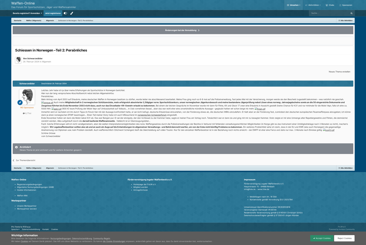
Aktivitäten (313, 5)
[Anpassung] (65, 13)
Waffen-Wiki (22, 195)
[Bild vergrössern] (47, 102)
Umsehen (294, 5)
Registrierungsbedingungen (29, 184)
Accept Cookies (323, 238)
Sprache (14, 229)
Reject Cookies (344, 238)
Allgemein (46, 61)
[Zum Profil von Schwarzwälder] (18, 60)
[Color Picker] (72, 13)
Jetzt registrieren (53, 13)
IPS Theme (15, 227)
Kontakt (45, 229)
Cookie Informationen (26, 190)
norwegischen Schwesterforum (152, 115)
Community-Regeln (101, 238)
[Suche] (352, 13)
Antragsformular (140, 190)
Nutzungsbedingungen (60, 238)
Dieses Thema (339, 13)
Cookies (54, 229)
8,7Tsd (28, 113)
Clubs (331, 5)
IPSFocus (26, 227)
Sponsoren (347, 5)
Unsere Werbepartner (26, 206)
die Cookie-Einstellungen (114, 241)
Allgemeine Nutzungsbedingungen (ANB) (35, 187)
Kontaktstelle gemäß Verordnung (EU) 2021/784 (271, 199)
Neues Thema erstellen (339, 71)
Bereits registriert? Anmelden (27, 13)
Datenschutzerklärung (31, 229)
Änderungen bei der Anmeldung (180, 30)
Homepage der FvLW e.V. (144, 184)
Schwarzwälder (35, 58)
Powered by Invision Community (342, 229)
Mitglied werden (140, 187)
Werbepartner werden (27, 209)
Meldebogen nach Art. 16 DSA (263, 197)
